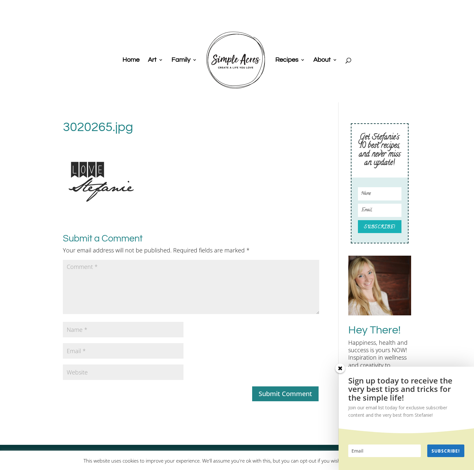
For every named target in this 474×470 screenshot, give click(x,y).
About (322, 60)
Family (181, 60)
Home (131, 60)
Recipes (287, 60)
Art (152, 60)
